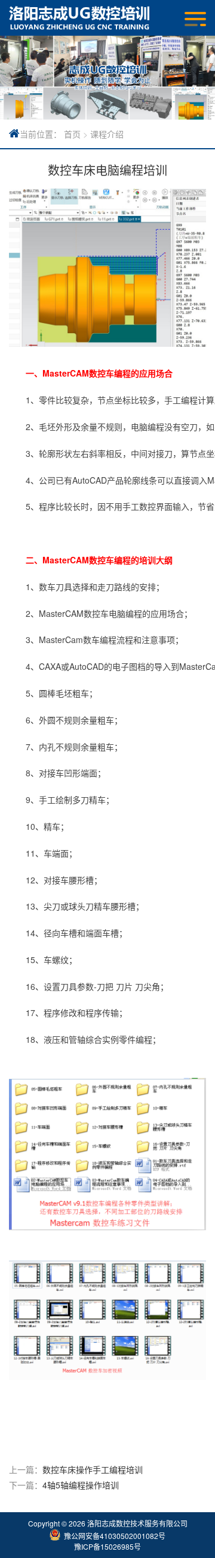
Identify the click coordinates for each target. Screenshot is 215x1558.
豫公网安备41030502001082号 (114, 1536)
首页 (72, 134)
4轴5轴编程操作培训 (80, 1485)
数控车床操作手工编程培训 (92, 1469)
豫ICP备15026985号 (107, 1546)
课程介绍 (107, 134)
